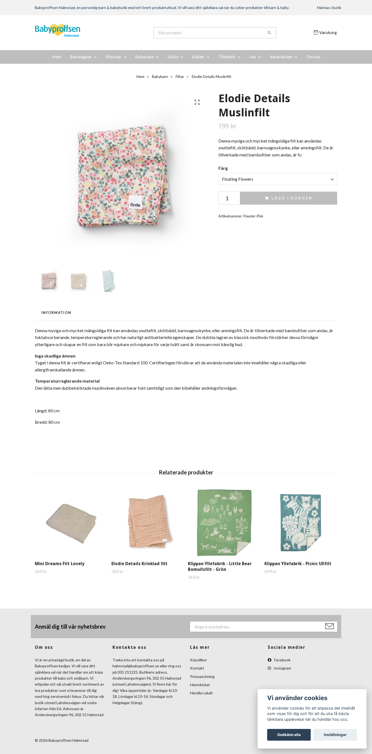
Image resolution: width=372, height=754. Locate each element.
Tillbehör (227, 56)
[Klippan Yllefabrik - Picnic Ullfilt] (300, 523)
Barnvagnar (81, 56)
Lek (252, 56)
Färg (223, 168)
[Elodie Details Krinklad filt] (147, 523)
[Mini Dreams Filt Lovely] (71, 523)
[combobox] (277, 179)
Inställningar (335, 734)
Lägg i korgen (292, 198)
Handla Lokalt (201, 693)
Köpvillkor (198, 660)
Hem (56, 56)
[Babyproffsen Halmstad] (110, 32)
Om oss (313, 56)
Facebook (282, 660)
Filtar (180, 76)
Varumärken (281, 56)
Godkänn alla (289, 734)
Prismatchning (202, 676)
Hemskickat (200, 684)
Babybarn (144, 56)
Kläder (198, 56)
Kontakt (197, 668)
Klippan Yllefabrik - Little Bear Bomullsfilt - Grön (220, 566)
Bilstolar (113, 56)
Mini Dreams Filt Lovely (59, 563)
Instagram (282, 668)
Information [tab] (56, 312)
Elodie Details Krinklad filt (139, 563)
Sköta (172, 56)
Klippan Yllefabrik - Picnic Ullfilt (297, 563)
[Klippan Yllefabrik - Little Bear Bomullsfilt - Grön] (224, 523)
